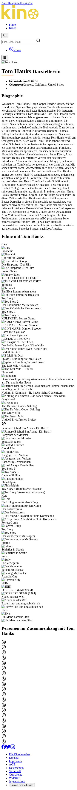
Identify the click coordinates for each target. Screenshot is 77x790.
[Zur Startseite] (38, 12)
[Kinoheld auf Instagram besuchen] (12, 748)
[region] (38, 432)
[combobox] (18, 42)
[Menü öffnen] (4, 57)
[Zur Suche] (4, 35)
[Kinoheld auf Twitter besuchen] (8, 748)
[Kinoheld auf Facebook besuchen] (3, 748)
